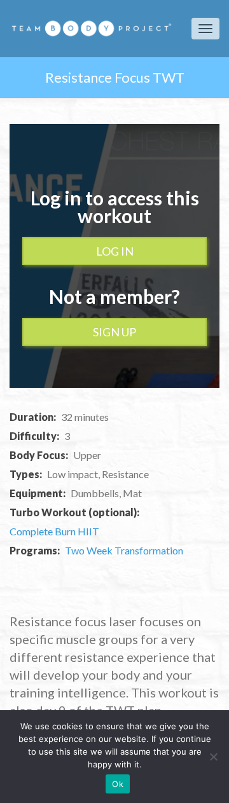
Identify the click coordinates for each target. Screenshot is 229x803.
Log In (115, 251)
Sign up (114, 332)
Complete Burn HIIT (54, 531)
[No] (213, 756)
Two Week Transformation (124, 550)
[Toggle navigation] (205, 28)
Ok (117, 784)
